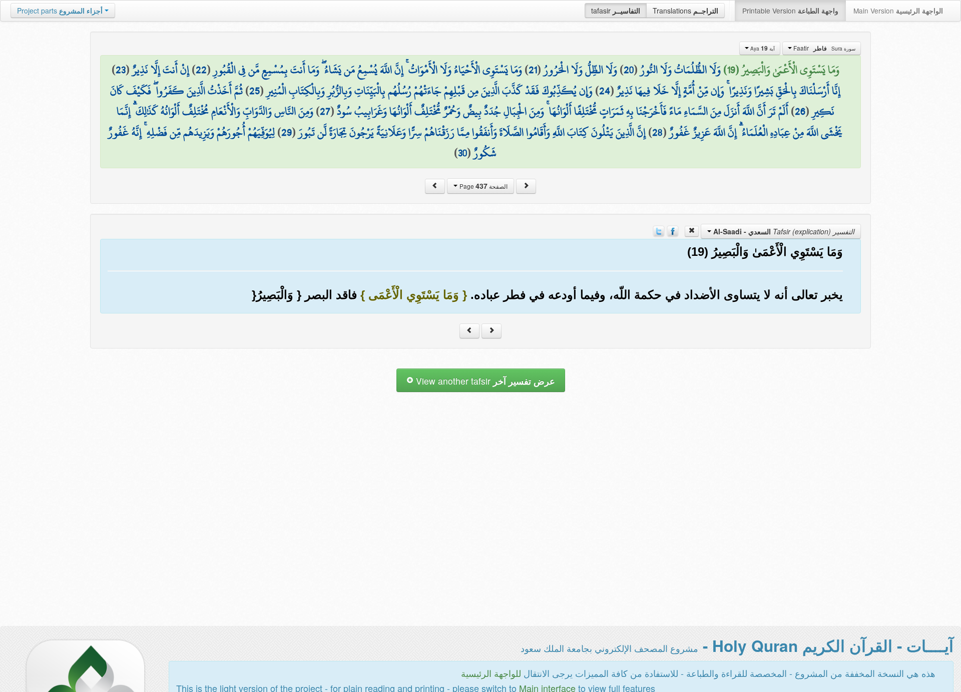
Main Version (898, 11)
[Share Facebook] (673, 230)
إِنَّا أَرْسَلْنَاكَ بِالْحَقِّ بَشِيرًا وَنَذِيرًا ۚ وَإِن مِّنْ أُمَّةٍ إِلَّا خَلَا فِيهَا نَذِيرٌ (728, 91)
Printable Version (790, 11)
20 (629, 70)
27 (325, 111)
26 (800, 111)
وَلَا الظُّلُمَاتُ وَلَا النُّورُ (680, 70)
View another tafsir (484, 381)
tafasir (615, 11)
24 (604, 91)
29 (286, 132)
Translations (685, 11)
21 (533, 70)
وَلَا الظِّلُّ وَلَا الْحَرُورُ (580, 70)
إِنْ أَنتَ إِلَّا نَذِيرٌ (160, 70)
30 (462, 153)
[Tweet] (659, 230)
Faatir (823, 48)
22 (201, 70)
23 (121, 70)
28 (657, 132)
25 (254, 91)
